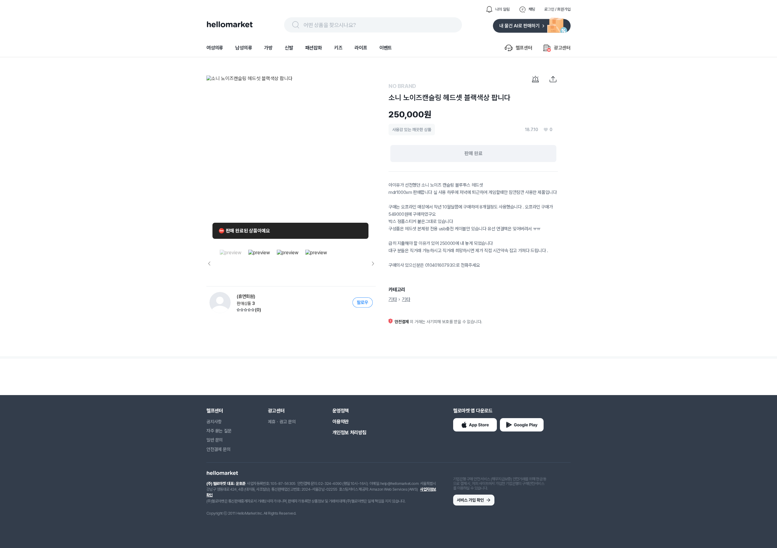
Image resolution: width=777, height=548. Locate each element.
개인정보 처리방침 (349, 432)
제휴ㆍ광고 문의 (282, 422)
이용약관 (340, 422)
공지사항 (214, 422)
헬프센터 (214, 411)
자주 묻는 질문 (219, 431)
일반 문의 (214, 440)
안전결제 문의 (218, 449)
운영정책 (340, 411)
